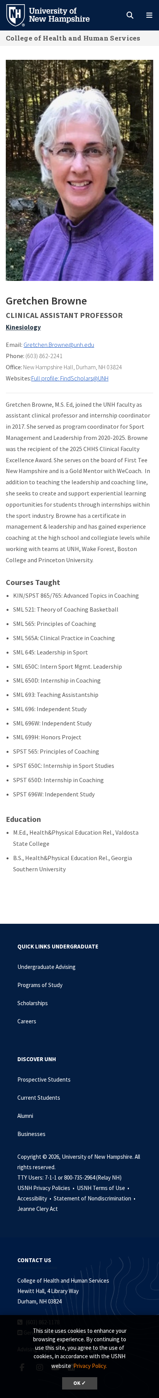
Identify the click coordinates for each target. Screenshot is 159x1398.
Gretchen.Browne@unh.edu (59, 344)
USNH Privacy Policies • (46, 1188)
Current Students (38, 1097)
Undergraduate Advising (46, 966)
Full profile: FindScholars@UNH (69, 378)
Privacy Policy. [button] (90, 1365)
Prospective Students (44, 1079)
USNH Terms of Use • (103, 1188)
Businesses (31, 1134)
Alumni (25, 1115)
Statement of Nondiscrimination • (95, 1198)
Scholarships (32, 1003)
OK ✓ (79, 1383)
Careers (26, 1021)
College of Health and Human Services (73, 38)
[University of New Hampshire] (54, 15)
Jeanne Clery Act (37, 1208)
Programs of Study (40, 985)
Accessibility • (34, 1198)
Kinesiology (23, 327)
